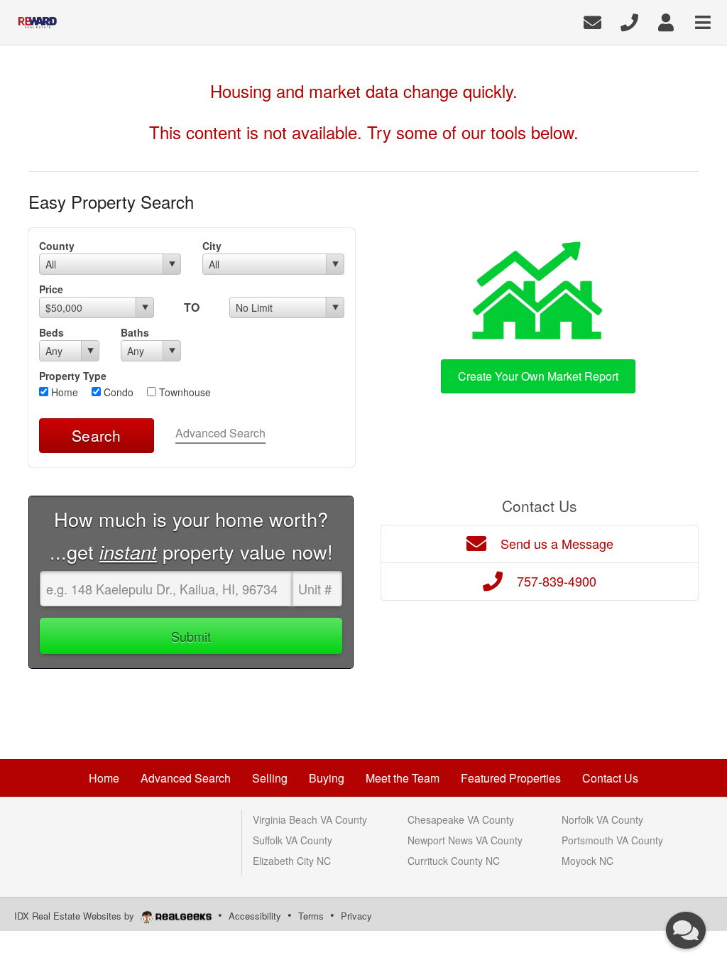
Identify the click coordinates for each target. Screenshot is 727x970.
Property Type (72, 376)
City (212, 246)
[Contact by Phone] (629, 21)
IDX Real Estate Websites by (75, 915)
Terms (311, 915)
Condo (117, 392)
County (57, 246)
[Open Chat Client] (686, 930)
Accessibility (255, 915)
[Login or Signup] (666, 21)
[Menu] (703, 21)
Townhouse (183, 392)
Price (51, 289)
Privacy (356, 915)
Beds (51, 332)
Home (63, 392)
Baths (135, 332)
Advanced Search (220, 433)
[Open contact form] (592, 21)
